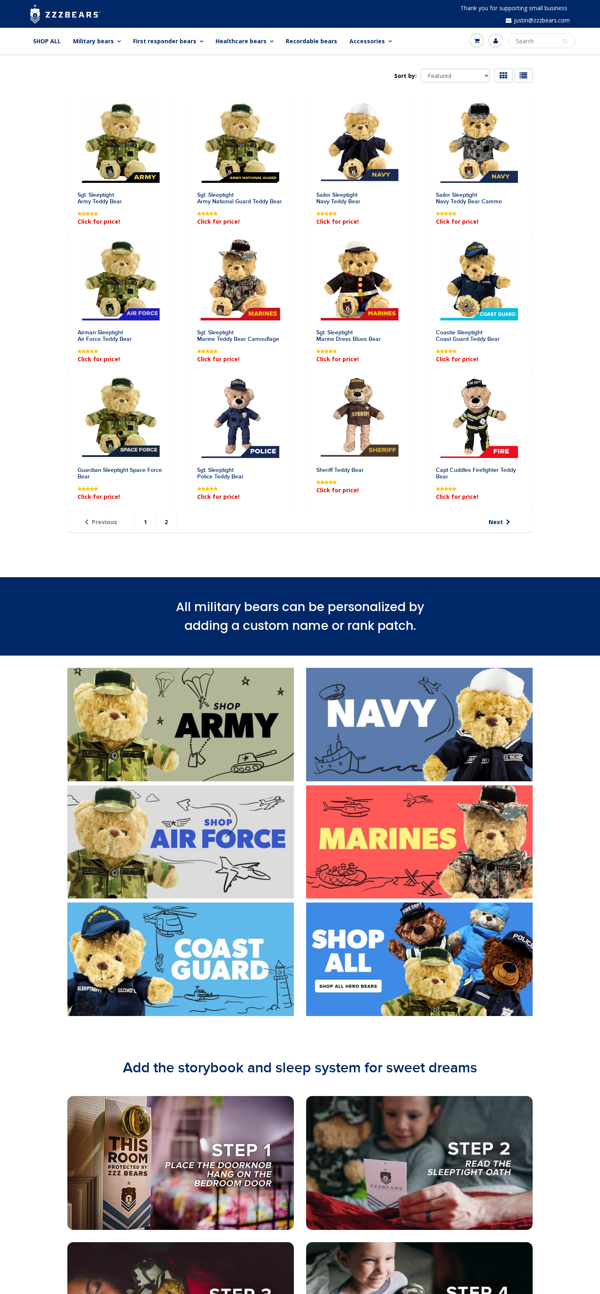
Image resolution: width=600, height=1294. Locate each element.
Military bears (93, 41)
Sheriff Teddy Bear (340, 470)
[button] (89, 213)
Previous (104, 522)
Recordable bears (311, 41)
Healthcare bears (241, 41)
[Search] (565, 41)
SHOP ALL (47, 41)
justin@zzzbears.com (542, 20)
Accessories (367, 41)
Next (496, 522)
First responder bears (164, 41)
